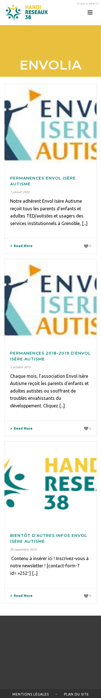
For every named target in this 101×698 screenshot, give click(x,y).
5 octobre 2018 (20, 367)
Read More (23, 246)
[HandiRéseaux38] (24, 12)
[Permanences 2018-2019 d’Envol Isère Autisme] (50, 301)
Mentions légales (30, 694)
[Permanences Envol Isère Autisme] (50, 126)
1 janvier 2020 (19, 192)
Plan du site (76, 694)
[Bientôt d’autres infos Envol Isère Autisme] (50, 483)
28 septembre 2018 (23, 549)
